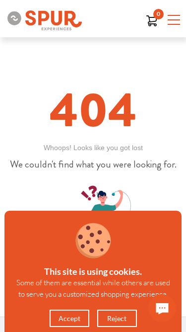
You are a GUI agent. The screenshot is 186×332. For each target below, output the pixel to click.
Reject (116, 318)
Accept (69, 318)
